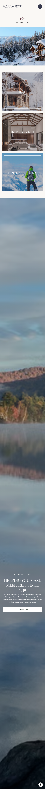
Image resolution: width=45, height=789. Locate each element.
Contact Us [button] (22, 609)
